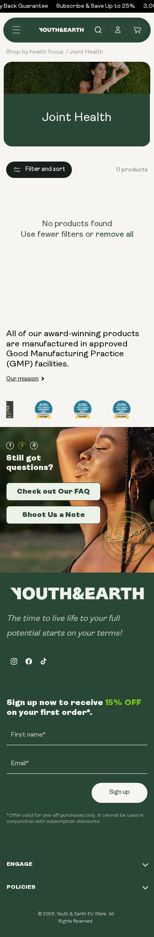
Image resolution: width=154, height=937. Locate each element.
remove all (114, 235)
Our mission (22, 379)
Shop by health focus (35, 52)
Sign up (119, 792)
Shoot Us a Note (53, 514)
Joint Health (86, 52)
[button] (16, 30)
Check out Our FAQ (53, 491)
